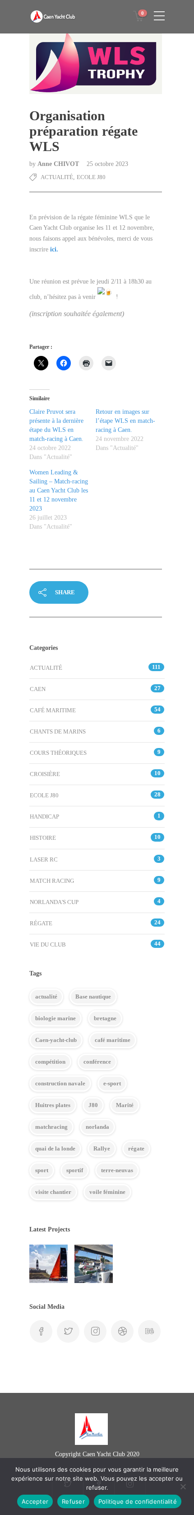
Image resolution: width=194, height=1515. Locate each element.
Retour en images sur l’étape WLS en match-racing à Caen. (125, 420)
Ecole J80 (91, 177)
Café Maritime (53, 710)
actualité (46, 996)
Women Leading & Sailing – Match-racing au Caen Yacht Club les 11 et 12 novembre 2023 (58, 490)
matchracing (51, 1126)
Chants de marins (58, 731)
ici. (54, 249)
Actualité (57, 177)
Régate (41, 923)
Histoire (43, 837)
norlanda (97, 1126)
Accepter (35, 1501)
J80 (93, 1105)
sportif (74, 1170)
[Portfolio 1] (93, 1264)
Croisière (45, 774)
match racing (52, 880)
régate (136, 1148)
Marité (125, 1105)
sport (41, 1170)
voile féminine (107, 1191)
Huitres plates (52, 1105)
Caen (38, 689)
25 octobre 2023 (107, 164)
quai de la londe (55, 1148)
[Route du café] (48, 1264)
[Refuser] (182, 1486)
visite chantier (53, 1191)
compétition (50, 1061)
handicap (44, 816)
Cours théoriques (58, 752)
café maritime (112, 1040)
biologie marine (55, 1018)
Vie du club (48, 944)
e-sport (112, 1083)
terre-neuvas (117, 1170)
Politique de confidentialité (137, 1501)
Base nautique (93, 996)
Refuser (73, 1501)
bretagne (105, 1018)
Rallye (101, 1148)
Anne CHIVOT (59, 164)
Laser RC (44, 859)
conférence (97, 1061)
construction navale (60, 1083)
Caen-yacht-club (56, 1040)
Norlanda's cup (54, 902)
